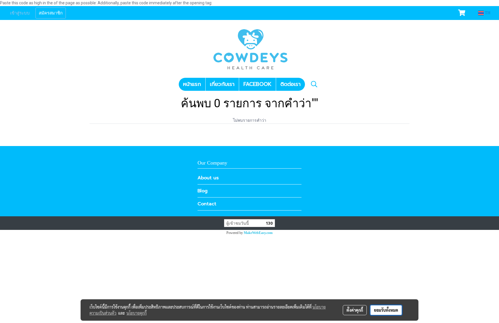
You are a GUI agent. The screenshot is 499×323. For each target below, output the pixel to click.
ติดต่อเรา (290, 84)
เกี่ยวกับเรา (222, 84)
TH (487, 13)
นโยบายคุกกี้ (136, 312)
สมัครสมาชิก (51, 13)
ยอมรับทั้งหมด (386, 310)
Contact (207, 203)
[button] (314, 84)
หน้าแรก (192, 84)
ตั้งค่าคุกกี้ (355, 310)
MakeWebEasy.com (258, 233)
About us (208, 177)
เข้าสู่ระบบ (20, 13)
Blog (203, 190)
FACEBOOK (257, 84)
